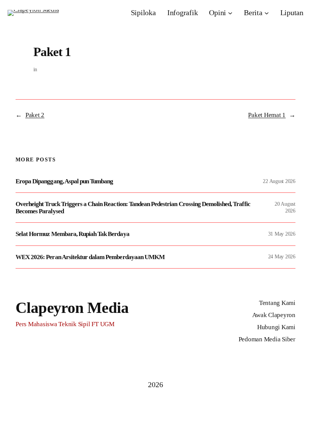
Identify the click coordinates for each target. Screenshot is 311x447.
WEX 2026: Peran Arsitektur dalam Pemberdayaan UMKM (90, 257)
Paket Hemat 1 (267, 115)
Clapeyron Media (72, 307)
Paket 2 (34, 115)
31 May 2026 (281, 234)
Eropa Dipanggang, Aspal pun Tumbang (64, 181)
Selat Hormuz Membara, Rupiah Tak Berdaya (72, 234)
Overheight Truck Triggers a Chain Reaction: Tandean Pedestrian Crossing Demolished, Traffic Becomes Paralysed (133, 207)
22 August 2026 (279, 181)
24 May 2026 (281, 256)
